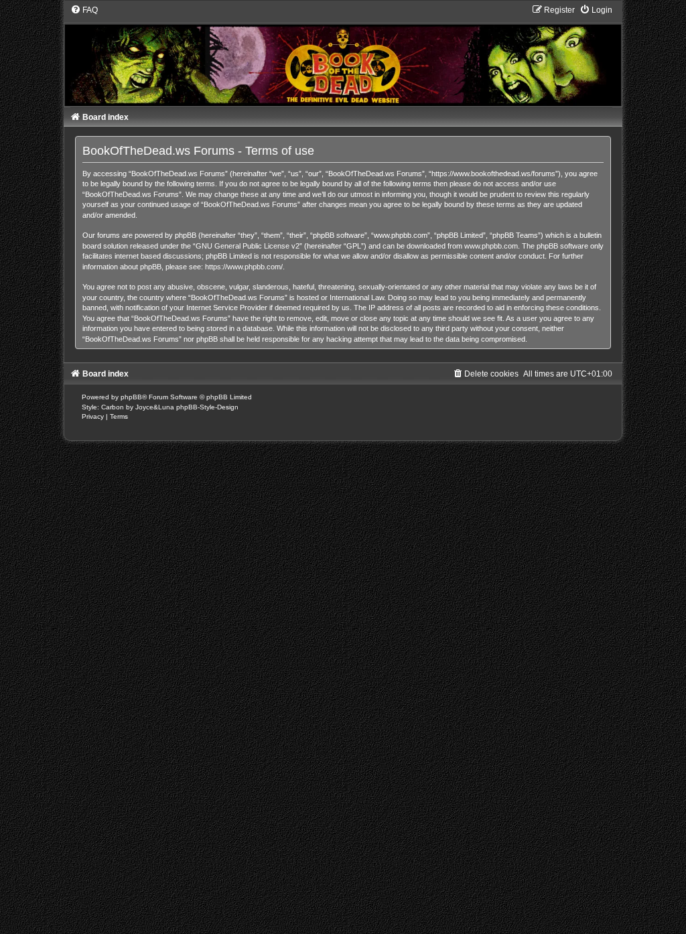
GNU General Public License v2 (247, 246)
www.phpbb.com (491, 246)
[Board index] (343, 55)
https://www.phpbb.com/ (244, 267)
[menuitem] (84, 10)
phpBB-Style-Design (207, 407)
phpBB (131, 397)
